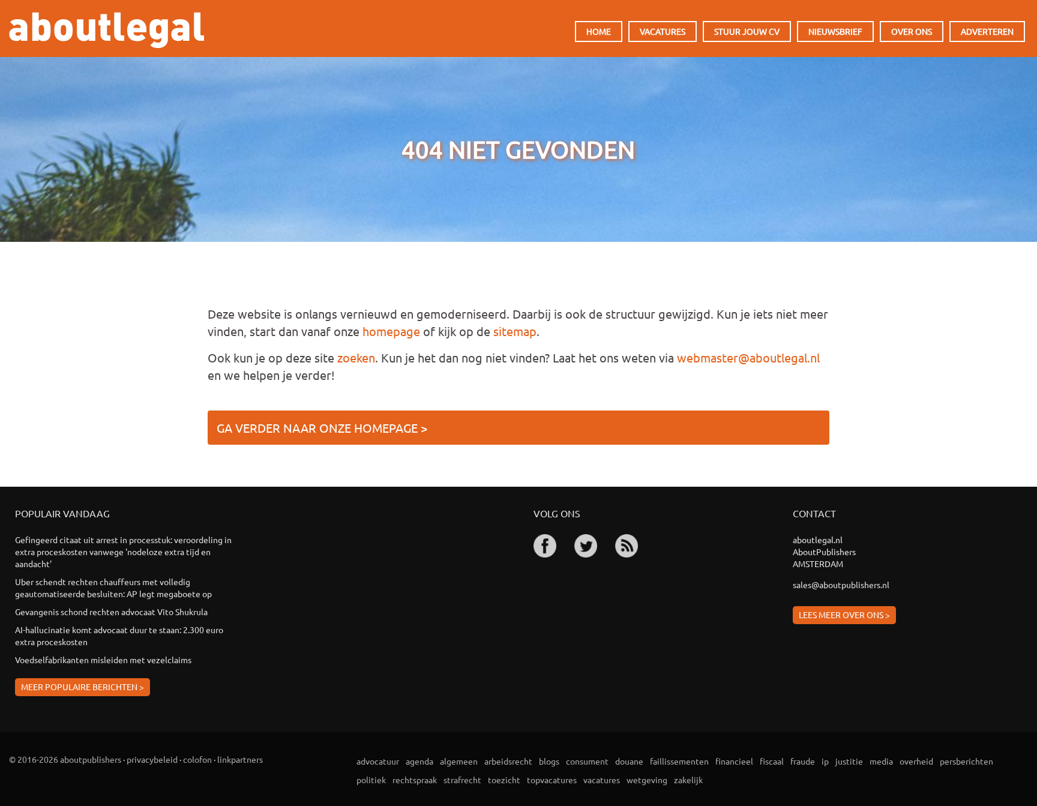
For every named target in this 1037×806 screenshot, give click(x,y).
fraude (802, 761)
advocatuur (377, 761)
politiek (371, 779)
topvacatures (552, 779)
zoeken (356, 357)
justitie (849, 761)
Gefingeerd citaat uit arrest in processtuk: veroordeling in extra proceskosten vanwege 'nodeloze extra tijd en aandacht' (123, 551)
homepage (391, 330)
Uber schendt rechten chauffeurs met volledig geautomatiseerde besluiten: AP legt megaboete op (113, 587)
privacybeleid (152, 759)
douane (629, 761)
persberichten (966, 761)
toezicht (504, 779)
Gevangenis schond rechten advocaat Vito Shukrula (111, 611)
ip (825, 761)
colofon (197, 759)
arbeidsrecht (508, 761)
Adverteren (987, 31)
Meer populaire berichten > (82, 686)
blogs (549, 761)
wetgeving (647, 779)
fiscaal (772, 761)
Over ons (911, 31)
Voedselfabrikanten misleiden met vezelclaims (103, 659)
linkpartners (240, 759)
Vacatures (662, 31)
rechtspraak (414, 779)
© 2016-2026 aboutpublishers (65, 759)
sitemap (515, 330)
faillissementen (679, 761)
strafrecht (462, 779)
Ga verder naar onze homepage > (322, 427)
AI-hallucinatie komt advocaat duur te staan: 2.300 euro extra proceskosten (119, 635)
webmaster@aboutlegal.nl (748, 357)
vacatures (601, 779)
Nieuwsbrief (835, 31)
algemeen (459, 761)
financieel (734, 761)
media (881, 761)
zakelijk (688, 779)
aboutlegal (106, 30)
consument (587, 761)
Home (598, 31)
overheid (916, 761)
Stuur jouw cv (747, 31)
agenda (419, 761)
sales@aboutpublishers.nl (841, 584)
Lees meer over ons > (844, 614)
